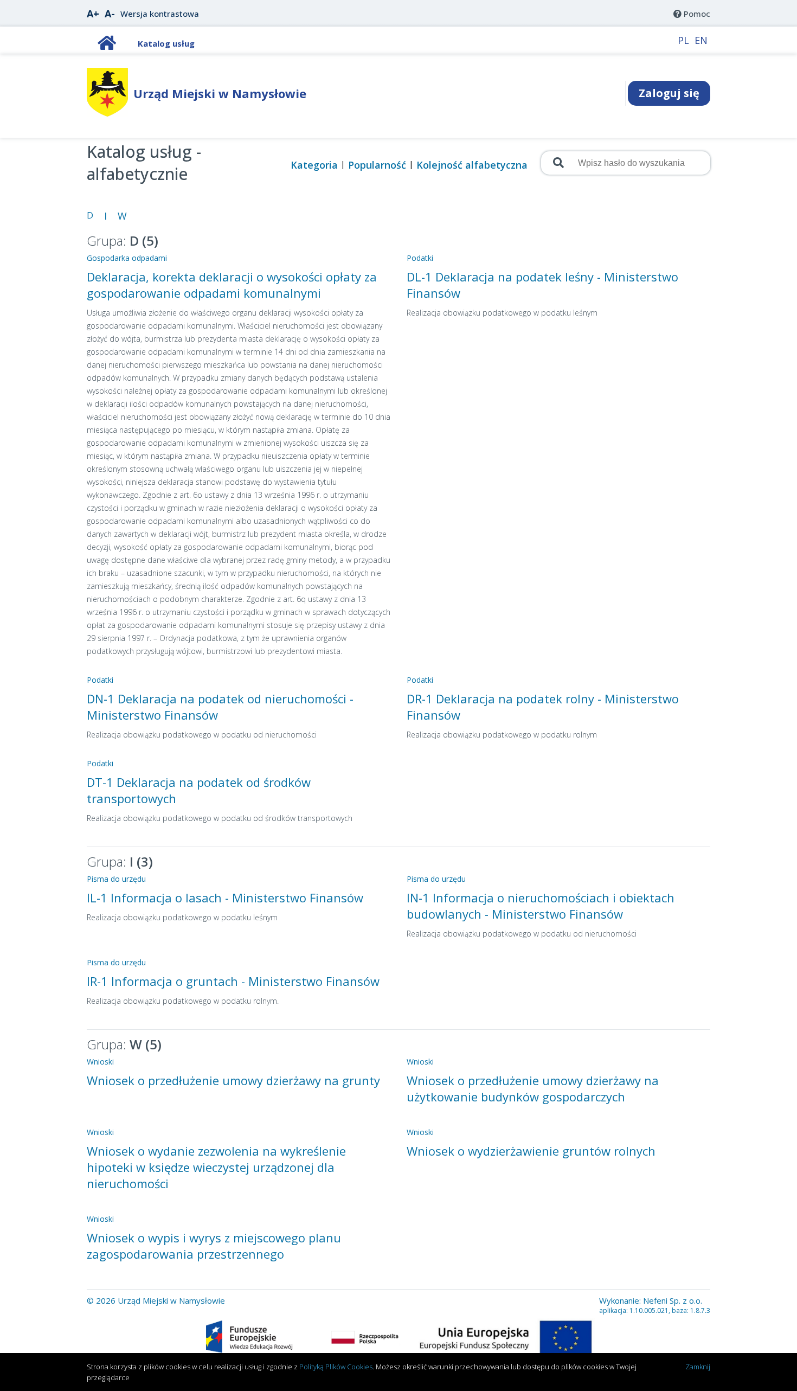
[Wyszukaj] (557, 163)
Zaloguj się (669, 93)
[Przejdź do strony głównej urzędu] (107, 113)
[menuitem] (691, 13)
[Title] (107, 45)
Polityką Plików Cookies (335, 1366)
